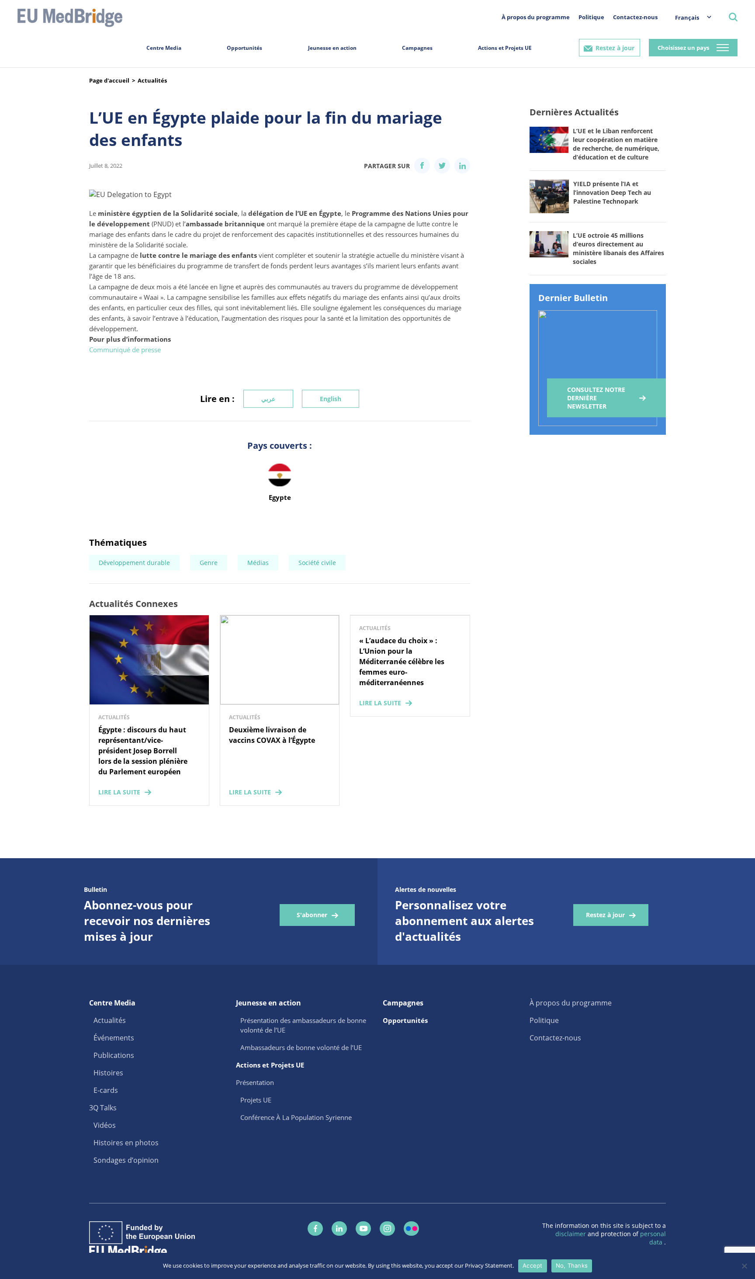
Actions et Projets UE (505, 48)
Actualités (152, 80)
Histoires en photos (126, 1142)
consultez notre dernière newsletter (596, 397)
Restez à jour (615, 48)
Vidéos (105, 1125)
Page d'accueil (109, 80)
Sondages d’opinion (126, 1160)
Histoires (108, 1073)
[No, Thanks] (744, 1266)
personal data (653, 1238)
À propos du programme (536, 17)
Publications (114, 1055)
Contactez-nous (635, 17)
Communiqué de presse (125, 349)
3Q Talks (103, 1108)
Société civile (317, 562)
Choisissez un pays (683, 48)
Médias (258, 562)
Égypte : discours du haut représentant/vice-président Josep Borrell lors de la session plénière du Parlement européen (142, 750)
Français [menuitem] (687, 17)
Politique (591, 17)
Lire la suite (119, 792)
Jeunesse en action (332, 48)
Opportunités (244, 48)
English (330, 399)
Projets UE (255, 1099)
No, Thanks (572, 1265)
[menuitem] (688, 17)
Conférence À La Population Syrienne (296, 1117)
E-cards (106, 1090)
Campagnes (417, 48)
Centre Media (163, 48)
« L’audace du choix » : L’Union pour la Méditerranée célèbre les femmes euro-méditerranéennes (401, 661)
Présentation (255, 1082)
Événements (114, 1038)
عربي (268, 399)
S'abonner (312, 915)
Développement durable (134, 562)
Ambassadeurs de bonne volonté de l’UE (301, 1047)
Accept (533, 1265)
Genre (209, 562)
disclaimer (571, 1234)
